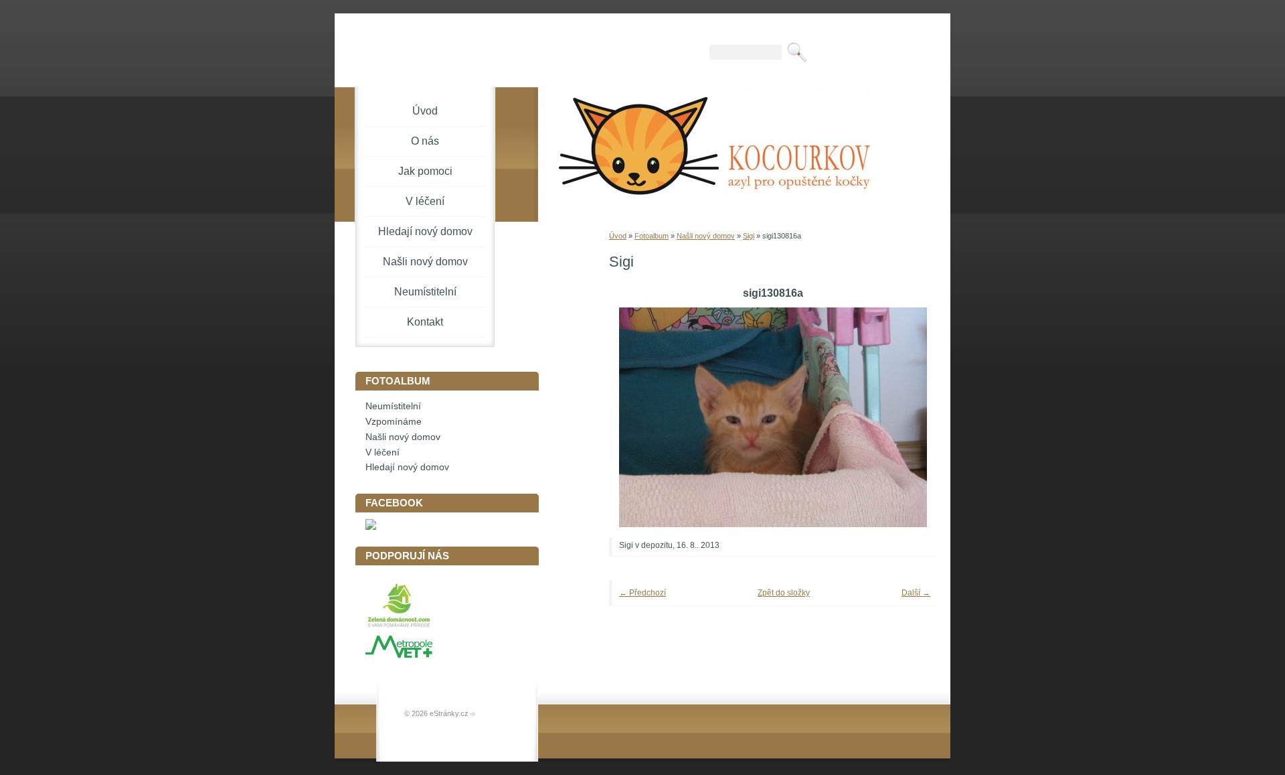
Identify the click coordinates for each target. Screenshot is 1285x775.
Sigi (748, 236)
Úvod (617, 236)
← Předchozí (642, 592)
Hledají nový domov (425, 231)
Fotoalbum (651, 236)
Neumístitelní (425, 291)
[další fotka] (908, 417)
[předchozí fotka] (637, 417)
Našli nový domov (706, 236)
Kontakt (425, 322)
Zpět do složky (784, 592)
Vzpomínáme (393, 422)
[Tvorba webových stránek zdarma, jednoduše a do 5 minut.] (473, 714)
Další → (916, 592)
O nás (425, 141)
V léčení (425, 201)
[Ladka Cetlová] (370, 527)
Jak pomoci (425, 171)
